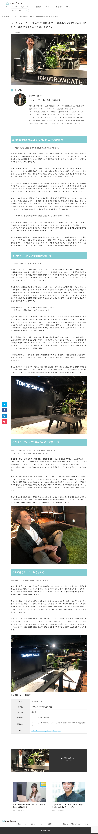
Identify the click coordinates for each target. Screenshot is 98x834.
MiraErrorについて (11, 7)
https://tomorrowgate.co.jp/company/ (46, 731)
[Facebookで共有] (4, 410)
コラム (68, 7)
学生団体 (59, 7)
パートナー (48, 7)
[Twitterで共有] (4, 404)
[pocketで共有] (4, 421)
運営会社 (65, 824)
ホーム (3, 16)
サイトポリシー (88, 824)
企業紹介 (38, 7)
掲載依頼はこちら (75, 824)
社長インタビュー (26, 7)
